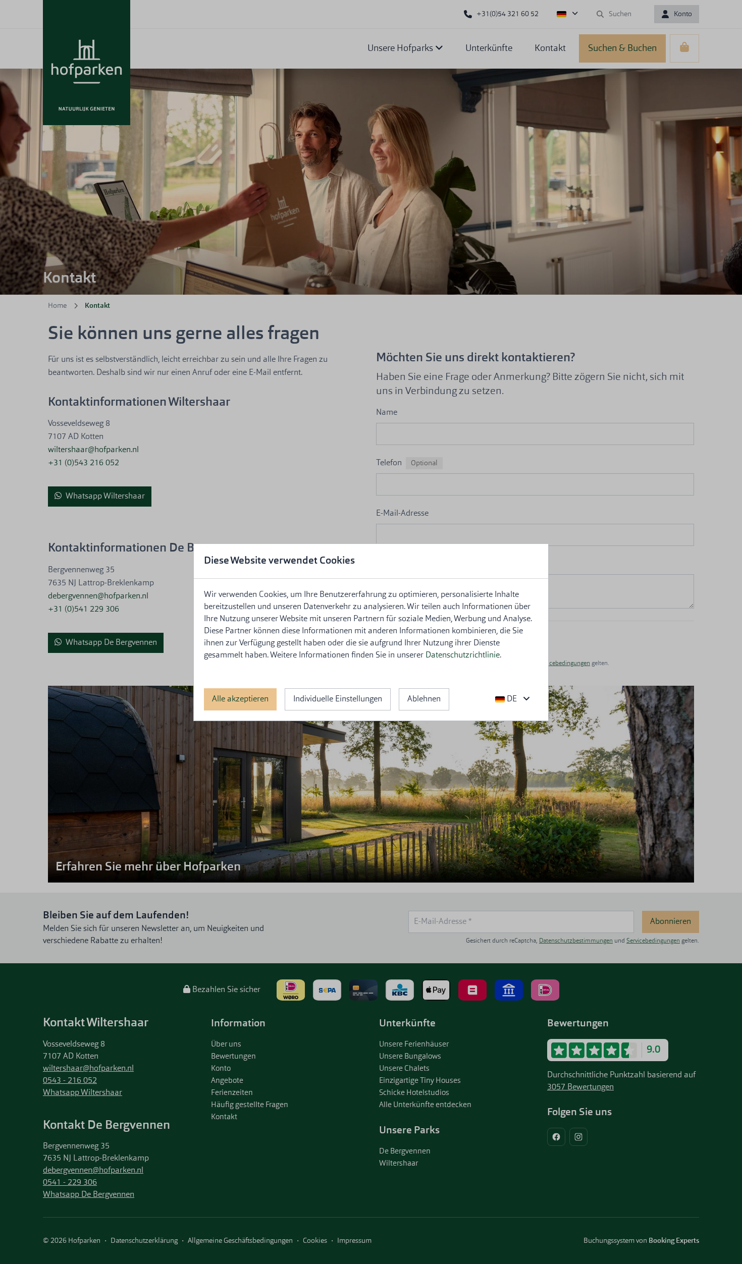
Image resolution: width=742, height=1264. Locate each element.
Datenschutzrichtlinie (463, 655)
